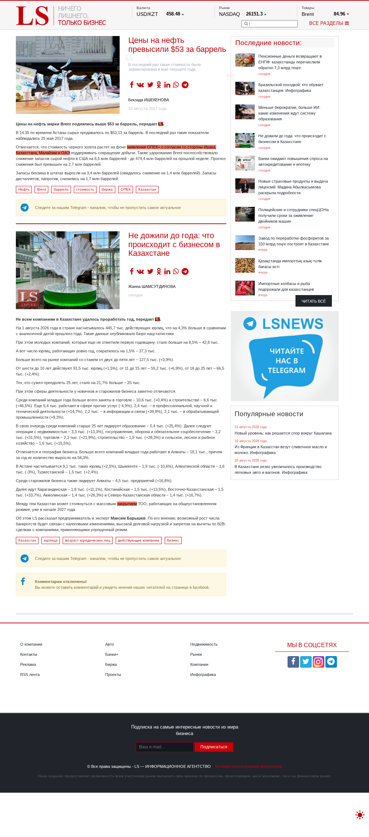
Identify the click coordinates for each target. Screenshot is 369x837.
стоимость (85, 189)
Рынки (196, 654)
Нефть (24, 189)
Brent (41, 189)
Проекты (113, 674)
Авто (109, 644)
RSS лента (30, 674)
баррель (61, 189)
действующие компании (138, 540)
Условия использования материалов (248, 766)
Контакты (28, 654)
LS (160, 124)
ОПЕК (126, 189)
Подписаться (213, 746)
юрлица (51, 540)
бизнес (173, 540)
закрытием (127, 504)
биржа (107, 189)
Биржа (111, 664)
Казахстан (147, 189)
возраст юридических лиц (87, 540)
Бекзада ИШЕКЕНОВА (148, 100)
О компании (31, 644)
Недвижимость (204, 644)
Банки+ (111, 654)
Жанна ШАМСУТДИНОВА (151, 286)
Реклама (28, 664)
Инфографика (203, 674)
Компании (199, 664)
